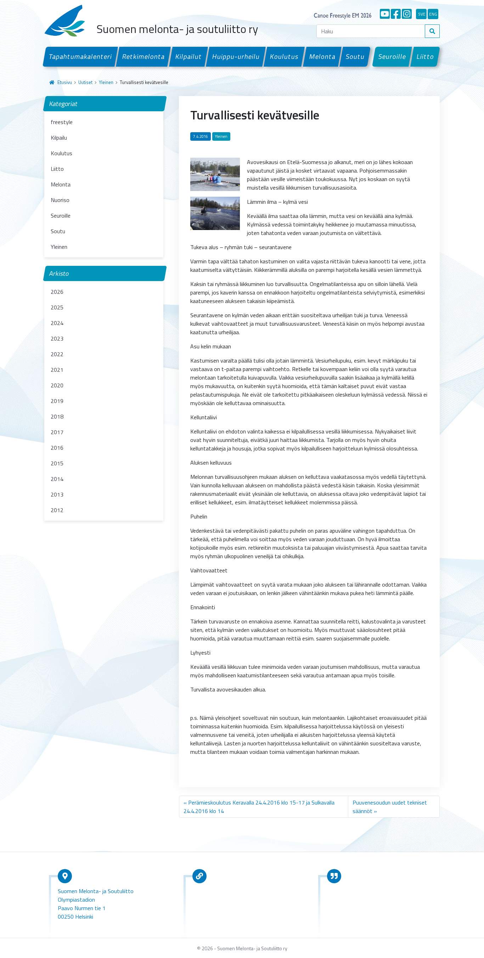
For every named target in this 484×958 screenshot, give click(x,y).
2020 (57, 385)
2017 (57, 432)
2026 (57, 291)
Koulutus (284, 56)
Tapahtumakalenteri (80, 56)
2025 (57, 307)
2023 (57, 338)
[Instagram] (407, 13)
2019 (57, 401)
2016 (57, 447)
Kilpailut (188, 56)
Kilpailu (59, 137)
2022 (57, 354)
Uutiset (85, 82)
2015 (57, 463)
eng (433, 14)
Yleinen (106, 82)
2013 (57, 494)
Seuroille (392, 56)
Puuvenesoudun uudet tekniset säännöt (390, 806)
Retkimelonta (144, 56)
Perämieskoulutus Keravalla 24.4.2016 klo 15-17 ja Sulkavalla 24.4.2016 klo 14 (259, 806)
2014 (57, 479)
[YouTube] (385, 13)
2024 (57, 323)
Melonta (322, 56)
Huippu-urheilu (235, 56)
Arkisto (59, 273)
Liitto (425, 56)
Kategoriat (64, 103)
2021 (57, 369)
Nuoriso (60, 200)
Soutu (355, 56)
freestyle (62, 122)
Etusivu (64, 82)
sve (422, 14)
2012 (57, 510)
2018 (57, 416)
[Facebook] (396, 13)
